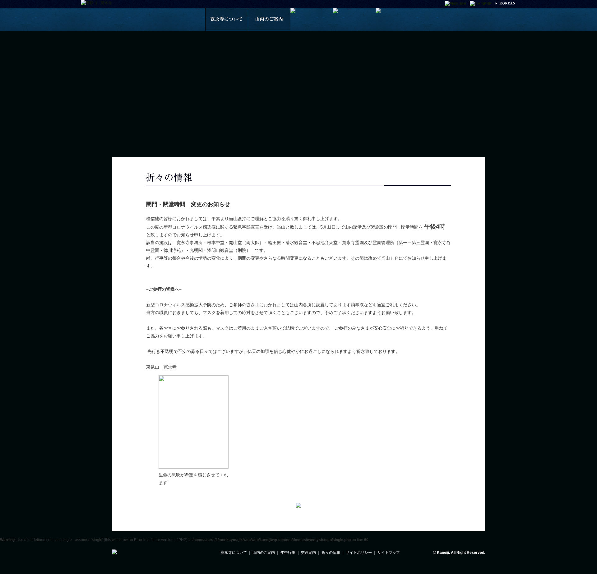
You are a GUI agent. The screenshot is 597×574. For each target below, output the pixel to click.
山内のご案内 (263, 552)
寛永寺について (234, 552)
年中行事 (287, 552)
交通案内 (308, 552)
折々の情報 (331, 552)
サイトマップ (388, 552)
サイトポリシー (359, 552)
